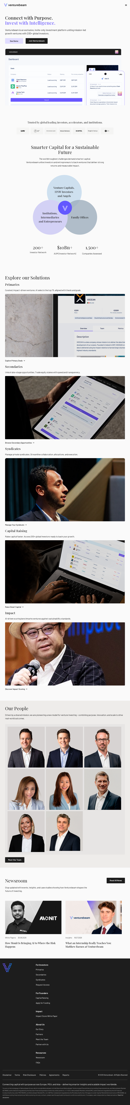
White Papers (10, 937)
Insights (69, 937)
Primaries (12, 284)
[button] (126, 5)
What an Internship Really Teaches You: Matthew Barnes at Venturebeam (88, 944)
